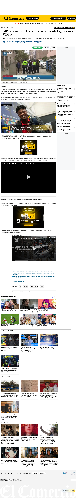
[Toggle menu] (1, 18)
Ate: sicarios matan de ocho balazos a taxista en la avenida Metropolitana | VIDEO (32, 271)
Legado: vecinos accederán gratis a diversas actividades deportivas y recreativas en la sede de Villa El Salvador (34, 277)
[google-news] (20, 473)
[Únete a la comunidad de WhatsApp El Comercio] (37, 48)
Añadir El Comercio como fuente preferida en (64, 27)
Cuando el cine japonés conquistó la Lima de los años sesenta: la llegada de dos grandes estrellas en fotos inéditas (65, 113)
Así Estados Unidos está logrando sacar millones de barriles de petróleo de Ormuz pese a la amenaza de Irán (64, 106)
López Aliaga (47, 23)
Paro (42, 23)
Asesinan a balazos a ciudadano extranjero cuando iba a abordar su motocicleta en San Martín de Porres (9, 417)
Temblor (38, 23)
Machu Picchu (54, 23)
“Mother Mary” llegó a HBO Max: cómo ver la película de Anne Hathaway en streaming (29, 439)
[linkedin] (17, 473)
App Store (35, 473)
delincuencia (26, 286)
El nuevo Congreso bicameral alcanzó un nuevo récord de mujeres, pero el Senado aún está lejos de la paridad (64, 128)
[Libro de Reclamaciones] (73, 473)
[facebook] (5, 473)
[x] (8, 473)
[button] (28, 177)
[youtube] (14, 473)
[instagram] (11, 473)
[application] (28, 177)
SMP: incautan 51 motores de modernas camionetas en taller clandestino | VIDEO (22, 41)
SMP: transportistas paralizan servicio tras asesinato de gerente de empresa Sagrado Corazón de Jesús (9, 396)
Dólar (58, 23)
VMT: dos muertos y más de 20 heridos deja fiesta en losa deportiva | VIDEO (21, 42)
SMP (20, 286)
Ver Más (42, 286)
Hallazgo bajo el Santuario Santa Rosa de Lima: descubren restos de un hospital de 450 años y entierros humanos (65, 90)
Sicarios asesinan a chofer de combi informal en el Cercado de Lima (49, 348)
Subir (72, 480)
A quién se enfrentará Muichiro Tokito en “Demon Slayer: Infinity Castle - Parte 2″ (9, 461)
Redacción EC (5, 86)
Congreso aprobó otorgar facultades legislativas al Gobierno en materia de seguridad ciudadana (33, 273)
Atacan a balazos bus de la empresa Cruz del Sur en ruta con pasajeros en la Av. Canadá (10, 370)
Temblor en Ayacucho (24, 23)
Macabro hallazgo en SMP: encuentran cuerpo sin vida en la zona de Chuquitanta (29, 395)
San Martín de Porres (34, 286)
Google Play (42, 473)
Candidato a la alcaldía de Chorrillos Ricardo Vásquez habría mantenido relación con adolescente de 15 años (29, 349)
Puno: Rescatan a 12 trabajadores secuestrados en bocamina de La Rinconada (9, 349)
